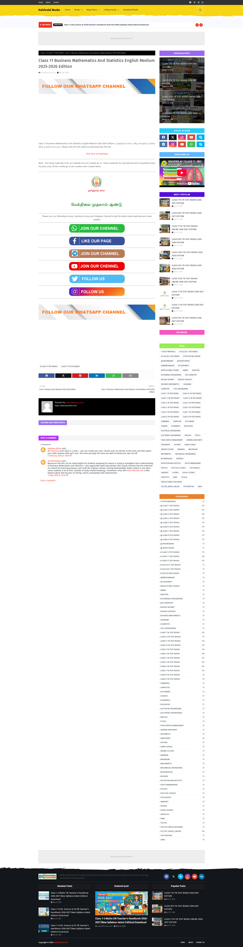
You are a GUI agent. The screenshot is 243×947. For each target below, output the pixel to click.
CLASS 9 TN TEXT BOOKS (192, 417)
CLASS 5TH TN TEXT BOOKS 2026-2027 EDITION (187, 319)
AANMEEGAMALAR (167, 366)
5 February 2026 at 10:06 (59, 456)
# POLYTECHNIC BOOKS (191, 356)
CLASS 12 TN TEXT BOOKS (192, 398)
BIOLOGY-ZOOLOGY (185, 380)
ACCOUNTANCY (183, 366)
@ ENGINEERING (167, 361)
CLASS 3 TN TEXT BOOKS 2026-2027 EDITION (188, 293)
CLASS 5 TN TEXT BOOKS (192, 407)
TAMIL (175, 477)
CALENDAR (187, 384)
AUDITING (196, 370)
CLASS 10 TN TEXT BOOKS (192, 394)
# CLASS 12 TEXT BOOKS (182, 561)
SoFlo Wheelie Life (135, 470)
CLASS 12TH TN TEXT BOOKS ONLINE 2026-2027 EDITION (185, 280)
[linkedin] (201, 876)
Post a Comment (48, 480)
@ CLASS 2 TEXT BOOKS (182, 510)
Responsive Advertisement (122, 38)
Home (41, 2)
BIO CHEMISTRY (191, 375)
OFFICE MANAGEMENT (193, 463)
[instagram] (199, 2)
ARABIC (185, 370)
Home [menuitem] (67, 10)
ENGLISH (188, 435)
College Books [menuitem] (110, 10)
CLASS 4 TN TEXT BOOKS (170, 407)
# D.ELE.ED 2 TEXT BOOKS (170, 356)
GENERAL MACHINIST (194, 440)
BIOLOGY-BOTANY (167, 380)
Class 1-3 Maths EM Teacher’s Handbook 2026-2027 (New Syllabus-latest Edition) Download (121, 920)
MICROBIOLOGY (167, 459)
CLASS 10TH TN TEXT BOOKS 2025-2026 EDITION (187, 254)
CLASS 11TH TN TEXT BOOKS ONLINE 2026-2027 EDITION (181, 98)
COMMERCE (165, 421)
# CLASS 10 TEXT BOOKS (182, 552)
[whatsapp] (202, 2)
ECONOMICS (175, 426)
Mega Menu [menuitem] (92, 10)
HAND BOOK (182, 738)
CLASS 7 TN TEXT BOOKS (191, 412)
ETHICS (197, 435)
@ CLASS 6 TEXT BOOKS (182, 527)
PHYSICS (164, 468)
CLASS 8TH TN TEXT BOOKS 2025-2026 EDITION (179, 115)
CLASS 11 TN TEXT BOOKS (70, 366)
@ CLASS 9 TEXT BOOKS (182, 539)
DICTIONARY (189, 421)
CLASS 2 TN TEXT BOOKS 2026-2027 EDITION (188, 306)
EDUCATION (188, 426)
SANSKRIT (164, 473)
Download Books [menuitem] (130, 10)
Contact (56, 2)
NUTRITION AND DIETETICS (171, 463)
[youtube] (191, 137)
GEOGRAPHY (165, 445)
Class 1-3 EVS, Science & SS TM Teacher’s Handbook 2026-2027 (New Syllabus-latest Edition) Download (70, 928)
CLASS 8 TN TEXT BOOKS (170, 417)
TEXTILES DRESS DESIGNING (171, 482)
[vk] (163, 144)
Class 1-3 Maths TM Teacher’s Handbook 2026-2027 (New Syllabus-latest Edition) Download (69, 896)
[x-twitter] (194, 2)
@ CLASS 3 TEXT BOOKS (182, 514)
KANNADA (181, 449)
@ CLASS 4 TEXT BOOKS (182, 518)
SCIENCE (175, 473)
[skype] (200, 137)
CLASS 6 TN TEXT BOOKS (170, 412)
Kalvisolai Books (49, 10)
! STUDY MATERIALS (168, 352)
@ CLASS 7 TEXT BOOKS (182, 531)
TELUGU (184, 477)
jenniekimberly (54, 461)
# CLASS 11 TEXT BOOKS (55, 53)
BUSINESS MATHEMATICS (170, 384)
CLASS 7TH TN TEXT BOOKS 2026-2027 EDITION (179, 65)
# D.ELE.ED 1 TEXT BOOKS (188, 352)
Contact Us (200, 942)
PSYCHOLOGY (195, 468)
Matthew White (54, 448)
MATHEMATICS (166, 454)
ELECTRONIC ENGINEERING (171, 435)
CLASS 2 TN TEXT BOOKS (170, 403)
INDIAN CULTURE (167, 449)
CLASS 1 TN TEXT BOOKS (170, 394)
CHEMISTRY (165, 389)
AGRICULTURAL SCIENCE (170, 370)
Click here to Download (97, 154)
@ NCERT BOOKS (183, 361)
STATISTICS (165, 477)
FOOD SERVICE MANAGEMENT (172, 440)
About (48, 2)
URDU (200, 487)
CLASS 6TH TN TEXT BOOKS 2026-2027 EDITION (179, 82)
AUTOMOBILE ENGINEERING (171, 375)
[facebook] (190, 2)
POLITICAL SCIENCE (178, 468)
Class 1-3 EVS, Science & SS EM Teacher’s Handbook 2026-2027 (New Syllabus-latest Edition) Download (106, 25)
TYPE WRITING (188, 487)
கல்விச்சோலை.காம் (48, 72)
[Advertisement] (97, 114)
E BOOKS (164, 426)
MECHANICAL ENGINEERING (185, 454)
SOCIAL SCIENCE (188, 473)
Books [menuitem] (77, 10)
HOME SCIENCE (190, 445)
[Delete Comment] (71, 456)
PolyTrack (54, 451)
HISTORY (177, 445)
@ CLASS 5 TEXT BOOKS (182, 522)
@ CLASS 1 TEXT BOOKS (182, 506)
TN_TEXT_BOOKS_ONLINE (170, 487)
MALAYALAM (192, 449)
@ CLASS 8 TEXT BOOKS (182, 535)
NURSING (179, 459)
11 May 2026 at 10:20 (57, 475)
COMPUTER (177, 421)
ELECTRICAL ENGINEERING (170, 431)
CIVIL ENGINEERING (180, 389)
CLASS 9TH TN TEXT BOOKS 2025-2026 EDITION (187, 267)
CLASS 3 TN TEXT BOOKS (192, 403)
